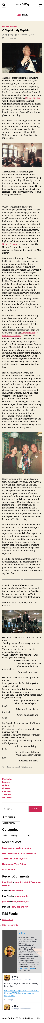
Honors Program (10, 244)
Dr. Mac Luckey (32, 98)
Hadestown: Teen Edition (14, 864)
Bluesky (6, 782)
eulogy (8, 767)
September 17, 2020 (26, 35)
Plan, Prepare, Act (20, 901)
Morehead (16, 767)
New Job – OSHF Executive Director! (19, 853)
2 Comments (10, 38)
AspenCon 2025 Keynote (14, 859)
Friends (5, 26)
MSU (22, 767)
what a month (8, 869)
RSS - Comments (10, 925)
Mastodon (7, 779)
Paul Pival (7, 882)
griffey (10, 35)
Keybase (6, 791)
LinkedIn (6, 788)
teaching (28, 767)
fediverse (7, 797)
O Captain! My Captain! (16, 30)
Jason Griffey (22, 4)
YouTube (6, 794)
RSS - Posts (7, 919)
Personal (14, 26)
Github (5, 785)
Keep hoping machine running (16, 848)
